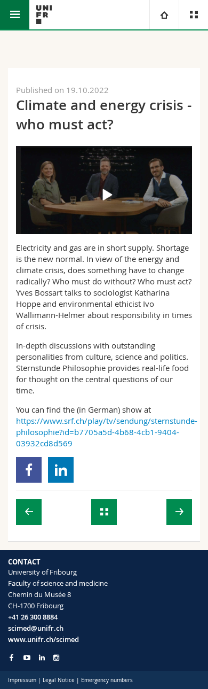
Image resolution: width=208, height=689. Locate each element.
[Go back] (104, 512)
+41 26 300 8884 (33, 617)
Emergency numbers (107, 680)
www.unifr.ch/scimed (43, 639)
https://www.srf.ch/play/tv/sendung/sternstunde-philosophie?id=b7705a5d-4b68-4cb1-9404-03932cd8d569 (106, 431)
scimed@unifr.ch (35, 628)
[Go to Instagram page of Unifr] (56, 657)
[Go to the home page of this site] (44, 14)
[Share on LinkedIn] (61, 470)
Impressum (22, 680)
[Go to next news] (179, 512)
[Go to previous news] (29, 512)
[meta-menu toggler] (193, 14)
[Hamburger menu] (14, 14)
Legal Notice (59, 680)
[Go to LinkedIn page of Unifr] (42, 657)
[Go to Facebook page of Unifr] (11, 657)
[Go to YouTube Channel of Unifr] (26, 657)
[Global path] (164, 14)
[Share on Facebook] (29, 470)
